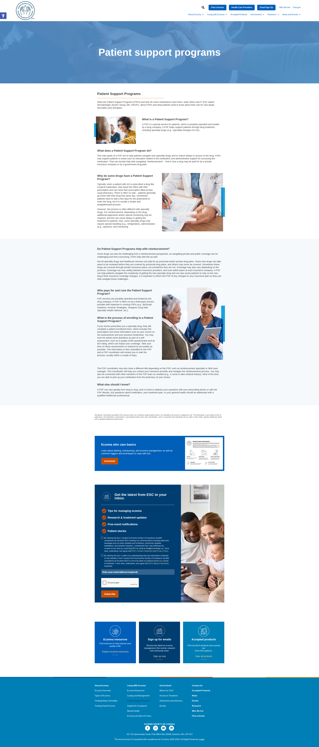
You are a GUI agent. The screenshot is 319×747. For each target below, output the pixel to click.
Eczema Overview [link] (103, 691)
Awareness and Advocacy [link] (171, 701)
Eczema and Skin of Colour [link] (139, 716)
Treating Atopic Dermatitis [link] (106, 701)
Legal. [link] (202, 739)
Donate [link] (163, 706)
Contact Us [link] (197, 686)
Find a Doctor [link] (198, 716)
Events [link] (195, 701)
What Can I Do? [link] (167, 691)
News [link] (194, 696)
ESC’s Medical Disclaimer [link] (159, 563)
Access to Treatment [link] (168, 696)
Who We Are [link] (284, 7)
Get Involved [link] (256, 14)
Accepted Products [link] (239, 14)
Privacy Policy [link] (162, 551)
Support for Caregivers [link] (137, 706)
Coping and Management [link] (138, 696)
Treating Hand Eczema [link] (105, 706)
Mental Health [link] (133, 711)
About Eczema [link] (194, 14)
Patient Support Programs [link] (138, 701)
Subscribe (109, 594)
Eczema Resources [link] (135, 691)
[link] (3, 15)
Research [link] (272, 14)
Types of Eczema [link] (102, 696)
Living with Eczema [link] (215, 14)
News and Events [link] (290, 14)
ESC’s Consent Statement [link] (142, 551)
